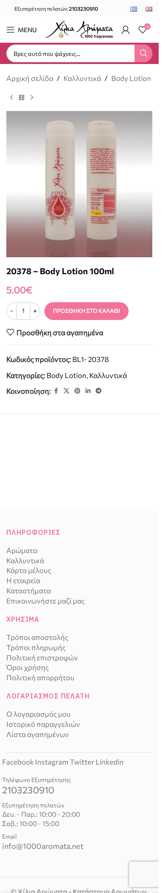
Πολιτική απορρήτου (40, 677)
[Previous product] (11, 97)
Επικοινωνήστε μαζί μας (45, 600)
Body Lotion (131, 78)
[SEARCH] (143, 53)
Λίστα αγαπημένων (37, 734)
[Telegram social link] (98, 391)
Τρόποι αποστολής (37, 637)
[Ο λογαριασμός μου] (125, 29)
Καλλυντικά (82, 78)
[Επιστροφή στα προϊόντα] (21, 97)
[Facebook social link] (56, 391)
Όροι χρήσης (27, 667)
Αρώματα (21, 550)
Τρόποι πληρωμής (36, 647)
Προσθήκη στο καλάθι (86, 310)
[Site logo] (79, 28)
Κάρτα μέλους (28, 570)
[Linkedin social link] (88, 391)
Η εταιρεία (23, 580)
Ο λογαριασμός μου (38, 713)
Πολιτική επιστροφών (42, 657)
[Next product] (32, 97)
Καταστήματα (28, 590)
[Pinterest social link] (77, 391)
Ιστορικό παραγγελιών (43, 724)
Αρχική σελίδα (29, 78)
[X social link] (66, 391)
